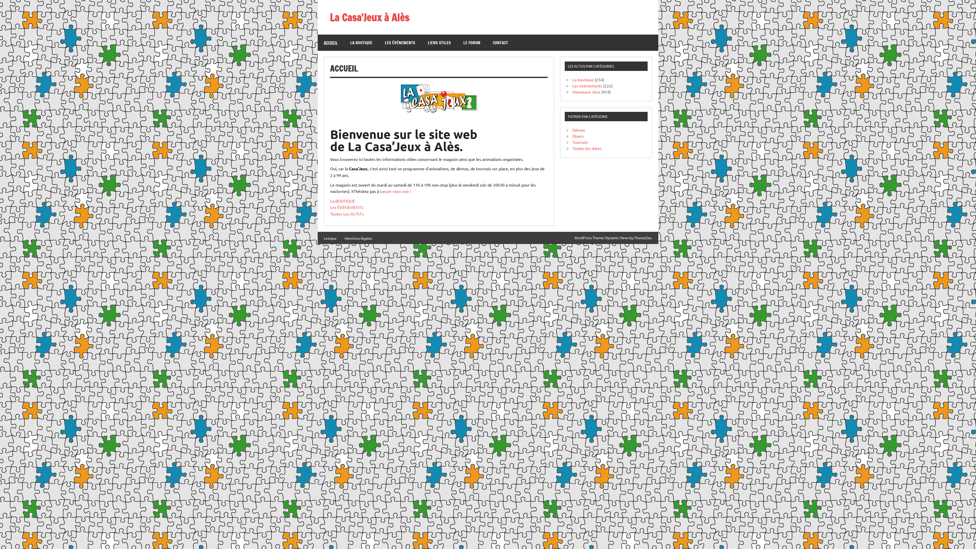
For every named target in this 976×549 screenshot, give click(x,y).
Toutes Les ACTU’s (347, 213)
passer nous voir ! (395, 191)
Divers (578, 136)
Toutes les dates (587, 148)
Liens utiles (439, 42)
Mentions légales (358, 238)
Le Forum (471, 42)
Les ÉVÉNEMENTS (346, 207)
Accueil (331, 42)
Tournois (580, 142)
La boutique (361, 42)
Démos (578, 129)
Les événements (400, 42)
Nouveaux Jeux (586, 91)
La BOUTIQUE (342, 200)
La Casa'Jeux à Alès (369, 17)
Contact (500, 42)
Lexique (330, 238)
